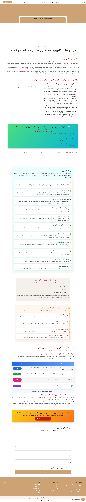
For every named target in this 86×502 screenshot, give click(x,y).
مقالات (36, 2)
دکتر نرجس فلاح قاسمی (20, 67)
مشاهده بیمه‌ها (17, 385)
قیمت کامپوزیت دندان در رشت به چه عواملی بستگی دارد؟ (54, 348)
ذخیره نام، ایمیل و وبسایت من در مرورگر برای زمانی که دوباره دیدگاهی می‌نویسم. (53, 467)
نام (70, 449)
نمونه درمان (43, 2)
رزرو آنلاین (18, 368)
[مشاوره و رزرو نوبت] (83, 499)
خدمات (64, 2)
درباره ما (31, 2)
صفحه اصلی (71, 2)
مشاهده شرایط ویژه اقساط (43, 418)
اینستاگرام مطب (18, 380)
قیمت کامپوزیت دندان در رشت (23, 71)
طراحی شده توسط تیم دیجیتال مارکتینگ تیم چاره (43, 500)
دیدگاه (69, 433)
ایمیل (69, 455)
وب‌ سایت (69, 462)
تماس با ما (24, 2)
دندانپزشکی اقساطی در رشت (54, 2)
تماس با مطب (17, 373)
